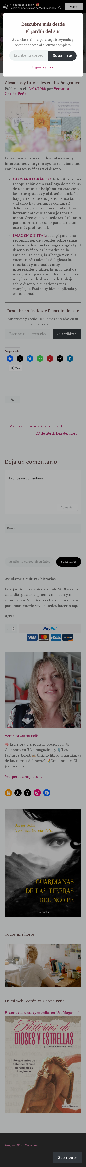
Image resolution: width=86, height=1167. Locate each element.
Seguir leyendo (43, 67)
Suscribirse (62, 56)
